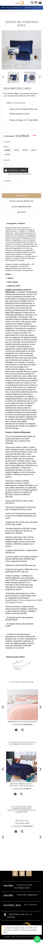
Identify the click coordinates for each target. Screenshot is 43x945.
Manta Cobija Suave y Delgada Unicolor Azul (21, 785)
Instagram (29, 873)
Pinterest (26, 180)
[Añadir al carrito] (15, 730)
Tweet (20, 180)
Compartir (14, 180)
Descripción (21, 196)
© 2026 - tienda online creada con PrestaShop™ (21, 937)
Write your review (14, 103)
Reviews (21, 212)
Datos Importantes (21, 207)
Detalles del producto (22, 201)
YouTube (22, 873)
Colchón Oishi (21, 823)
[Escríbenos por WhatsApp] (37, 939)
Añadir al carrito (17, 170)
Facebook (15, 873)
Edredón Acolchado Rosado (21, 722)
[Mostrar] (21, 730)
